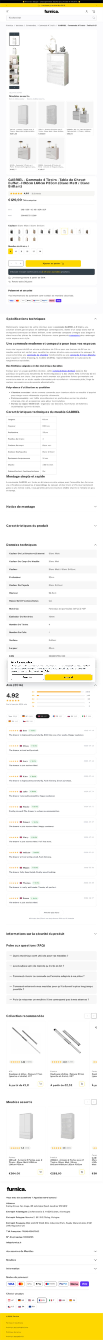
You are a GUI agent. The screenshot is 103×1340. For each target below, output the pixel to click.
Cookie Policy (44, 671)
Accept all (68, 677)
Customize (27, 677)
